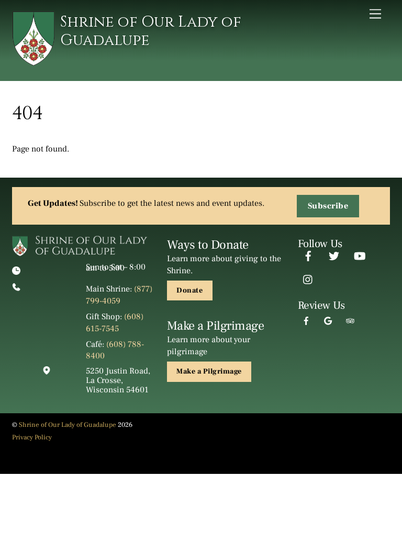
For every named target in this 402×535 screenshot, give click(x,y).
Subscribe (328, 206)
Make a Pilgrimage (209, 371)
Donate (189, 290)
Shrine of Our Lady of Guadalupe (67, 425)
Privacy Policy (32, 437)
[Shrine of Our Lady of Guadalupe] (33, 62)
